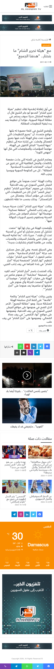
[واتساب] (20, 346)
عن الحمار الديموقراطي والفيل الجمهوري (41, 497)
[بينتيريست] (27, 346)
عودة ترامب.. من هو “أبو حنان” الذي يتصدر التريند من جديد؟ (15, 464)
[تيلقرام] (37, 352)
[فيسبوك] (47, 346)
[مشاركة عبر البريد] (23, 352)
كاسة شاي (35, 39)
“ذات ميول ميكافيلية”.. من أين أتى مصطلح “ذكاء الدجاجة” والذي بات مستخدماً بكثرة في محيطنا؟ (40, 466)
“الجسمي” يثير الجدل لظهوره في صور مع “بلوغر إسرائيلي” (15, 499)
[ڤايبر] (30, 352)
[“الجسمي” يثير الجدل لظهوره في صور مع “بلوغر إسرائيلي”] (14, 486)
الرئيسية (45, 39)
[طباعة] (17, 352)
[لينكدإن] (34, 346)
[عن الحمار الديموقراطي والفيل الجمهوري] (40, 486)
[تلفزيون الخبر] (31, 6)
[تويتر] (40, 346)
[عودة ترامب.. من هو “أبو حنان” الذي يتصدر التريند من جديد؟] (14, 452)
